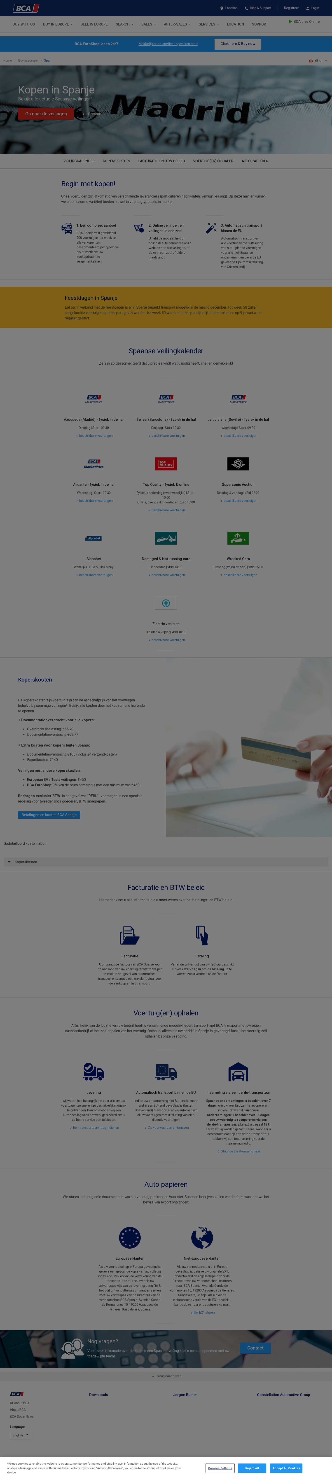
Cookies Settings (220, 1468)
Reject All (252, 1468)
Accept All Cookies (286, 1468)
